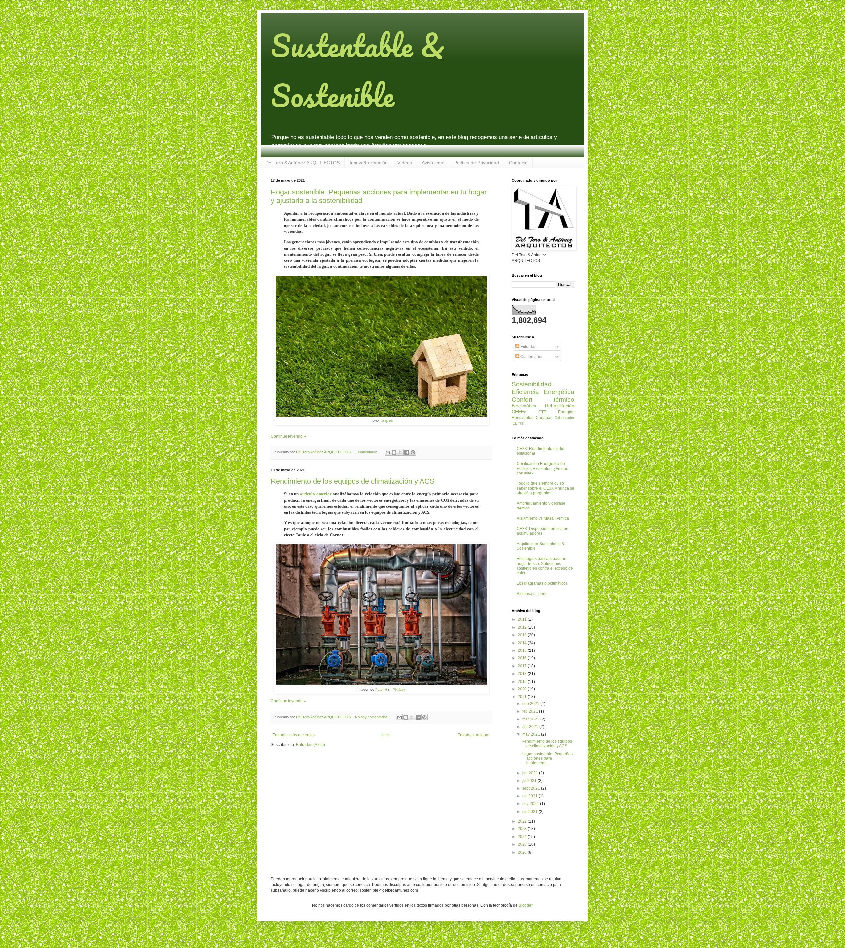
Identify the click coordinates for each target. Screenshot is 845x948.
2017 (523, 666)
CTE (542, 412)
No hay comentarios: (372, 717)
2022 (523, 821)
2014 (523, 643)
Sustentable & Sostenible (358, 70)
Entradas (527, 346)
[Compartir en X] (400, 452)
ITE (521, 423)
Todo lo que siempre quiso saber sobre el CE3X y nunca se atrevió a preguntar (545, 488)
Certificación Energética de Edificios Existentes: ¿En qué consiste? (542, 468)
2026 (523, 852)
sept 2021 (531, 788)
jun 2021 (530, 773)
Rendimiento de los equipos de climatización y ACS (353, 481)
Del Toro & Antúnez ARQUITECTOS (302, 162)
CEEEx (519, 411)
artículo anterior (316, 493)
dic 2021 (530, 811)
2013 (523, 635)
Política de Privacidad (476, 162)
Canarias (544, 417)
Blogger (525, 905)
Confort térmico (543, 399)
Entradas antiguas (473, 735)
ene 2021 (531, 703)
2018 (523, 673)
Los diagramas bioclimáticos (542, 583)
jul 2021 (530, 780)
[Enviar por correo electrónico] (388, 452)
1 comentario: (366, 452)
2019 (523, 681)
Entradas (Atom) (310, 744)
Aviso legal (433, 162)
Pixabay (399, 689)
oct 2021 (530, 796)
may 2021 (531, 734)
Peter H (381, 689)
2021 (523, 696)
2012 (523, 627)
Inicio (386, 735)
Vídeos (404, 162)
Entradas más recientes (293, 735)
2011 (523, 619)
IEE (514, 423)
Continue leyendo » (288, 436)
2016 (523, 658)
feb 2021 (530, 711)
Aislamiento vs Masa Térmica (543, 518)
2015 (523, 650)
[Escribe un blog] (394, 452)
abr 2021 (530, 726)
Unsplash (387, 421)
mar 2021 (531, 719)
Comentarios (531, 356)
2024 (523, 836)
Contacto (518, 162)
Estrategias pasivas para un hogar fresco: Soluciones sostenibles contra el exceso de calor (545, 565)
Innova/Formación (369, 162)
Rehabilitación (559, 405)
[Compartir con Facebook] (406, 452)
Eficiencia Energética (543, 391)
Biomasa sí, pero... (533, 593)
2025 (523, 844)
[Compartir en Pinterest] (413, 452)
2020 (523, 689)
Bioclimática (524, 405)
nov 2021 (531, 803)
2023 (523, 828)
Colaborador (564, 418)
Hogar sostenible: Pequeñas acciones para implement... (547, 759)
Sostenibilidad (532, 384)
